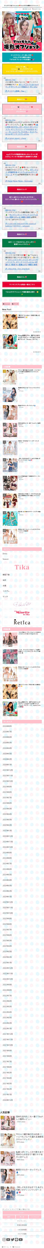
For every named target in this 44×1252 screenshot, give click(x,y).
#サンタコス (16, 87)
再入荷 (22, 1217)
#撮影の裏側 (26, 217)
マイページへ (22, 1221)
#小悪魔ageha (21, 264)
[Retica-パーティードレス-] (22, 621)
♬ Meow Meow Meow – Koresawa (18, 181)
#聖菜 (11, 217)
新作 (8, 1217)
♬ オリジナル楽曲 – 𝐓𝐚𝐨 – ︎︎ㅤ (15, 91)
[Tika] (22, 567)
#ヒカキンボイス (16, 215)
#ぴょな (17, 217)
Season (7, 304)
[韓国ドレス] (22, 604)
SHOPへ (22, 1213)
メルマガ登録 (22, 1234)
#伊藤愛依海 (12, 172)
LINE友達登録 (22, 1230)
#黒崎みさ (25, 87)
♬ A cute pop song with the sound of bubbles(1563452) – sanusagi (20, 224)
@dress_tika (10, 79)
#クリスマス (13, 260)
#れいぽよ (34, 87)
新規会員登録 (22, 1225)
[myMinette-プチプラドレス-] (22, 613)
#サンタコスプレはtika (28, 84)
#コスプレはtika (24, 172)
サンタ (16, 304)
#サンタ (32, 260)
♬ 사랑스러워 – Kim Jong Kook (17, 269)
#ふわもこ (25, 132)
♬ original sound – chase (15, 138)
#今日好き (30, 129)
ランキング (35, 1217)
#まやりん (15, 127)
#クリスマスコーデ (18, 129)
